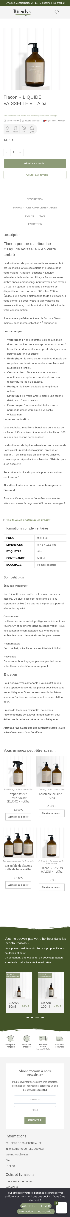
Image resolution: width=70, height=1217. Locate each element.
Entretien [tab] (35, 224)
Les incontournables (23, 789)
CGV (8, 1160)
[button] (5, 12)
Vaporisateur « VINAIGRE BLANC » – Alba (18, 797)
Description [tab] (35, 199)
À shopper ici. (50, 322)
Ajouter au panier (35, 163)
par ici (14, 477)
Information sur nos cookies (36, 1211)
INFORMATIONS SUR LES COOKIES (25, 1148)
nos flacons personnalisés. (29, 436)
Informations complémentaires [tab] (35, 207)
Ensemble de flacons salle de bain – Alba (18, 867)
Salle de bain (28, 861)
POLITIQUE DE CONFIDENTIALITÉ (23, 1143)
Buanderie (8, 789)
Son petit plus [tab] (35, 216)
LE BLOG (10, 1166)
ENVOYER (35, 1120)
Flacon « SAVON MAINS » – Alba (52, 869)
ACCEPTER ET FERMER (36, 1205)
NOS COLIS (12, 1187)
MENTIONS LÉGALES (17, 1154)
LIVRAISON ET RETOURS (19, 1181)
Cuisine (42, 789)
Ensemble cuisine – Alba (51, 795)
